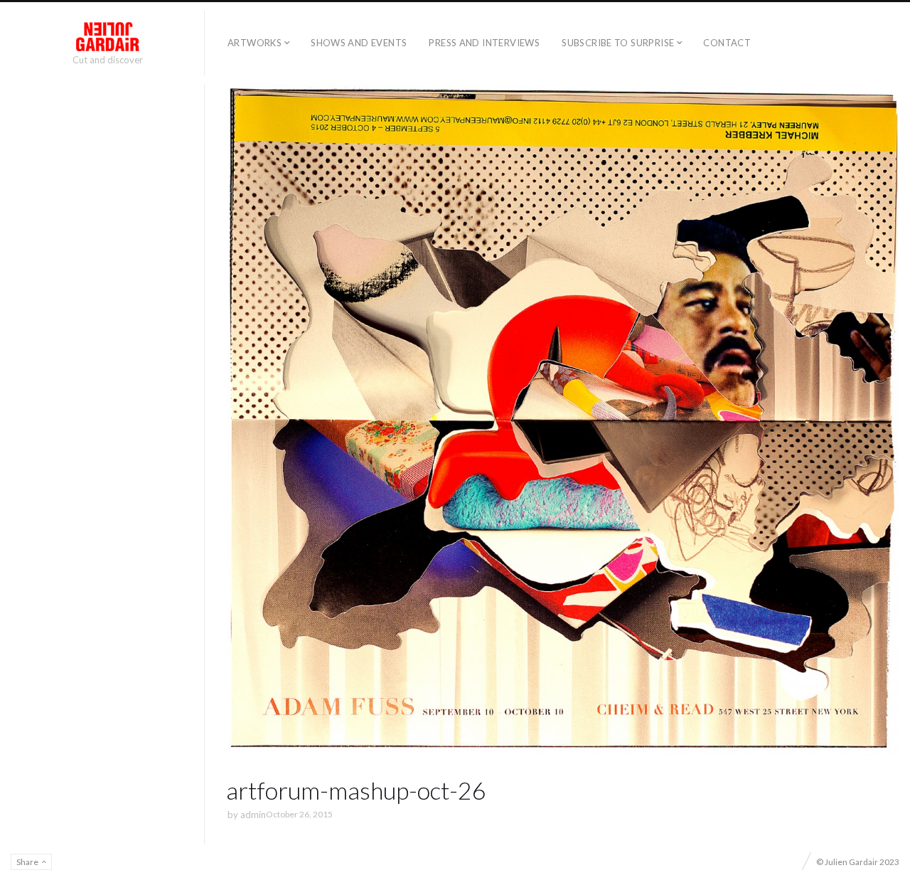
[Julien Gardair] (107, 36)
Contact (727, 42)
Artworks (255, 42)
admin (253, 814)
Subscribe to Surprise (618, 42)
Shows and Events (359, 42)
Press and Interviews (484, 42)
